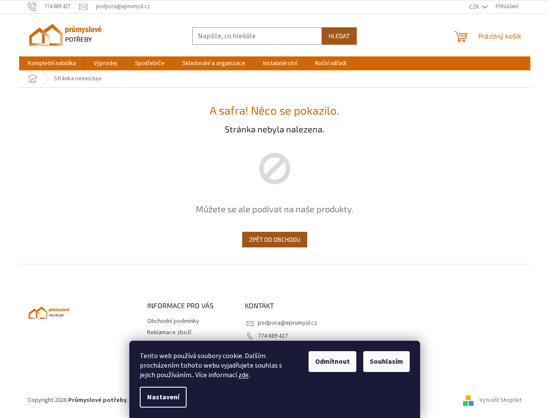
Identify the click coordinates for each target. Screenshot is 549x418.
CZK (474, 7)
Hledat (339, 35)
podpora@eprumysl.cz (287, 323)
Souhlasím (386, 361)
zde (243, 375)
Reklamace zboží (169, 332)
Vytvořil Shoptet (501, 400)
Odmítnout (332, 361)
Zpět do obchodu (274, 239)
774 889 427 (273, 336)
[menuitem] (52, 63)
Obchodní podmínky (173, 321)
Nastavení (163, 397)
